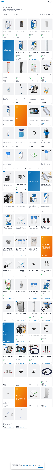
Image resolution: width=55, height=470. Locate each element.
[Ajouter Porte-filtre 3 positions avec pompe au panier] (51, 320)
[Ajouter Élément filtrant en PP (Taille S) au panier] (51, 37)
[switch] (44, 14)
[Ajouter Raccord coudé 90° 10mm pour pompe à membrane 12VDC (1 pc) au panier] (25, 385)
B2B (28, 1)
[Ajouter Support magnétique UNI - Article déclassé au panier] (13, 189)
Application (11, 14)
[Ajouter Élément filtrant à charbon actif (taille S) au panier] (25, 37)
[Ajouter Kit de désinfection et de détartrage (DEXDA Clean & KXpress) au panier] (38, 37)
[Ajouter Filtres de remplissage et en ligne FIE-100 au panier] (51, 211)
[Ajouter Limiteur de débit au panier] (13, 406)
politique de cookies (32, 465)
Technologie (16, 14)
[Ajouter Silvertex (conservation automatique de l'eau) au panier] (51, 103)
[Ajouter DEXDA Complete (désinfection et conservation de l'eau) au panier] (13, 146)
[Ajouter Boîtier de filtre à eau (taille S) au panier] (13, 168)
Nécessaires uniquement (34, 467)
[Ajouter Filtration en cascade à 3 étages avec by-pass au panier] (25, 255)
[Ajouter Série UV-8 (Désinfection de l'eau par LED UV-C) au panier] (51, 81)
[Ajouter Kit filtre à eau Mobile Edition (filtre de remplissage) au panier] (13, 233)
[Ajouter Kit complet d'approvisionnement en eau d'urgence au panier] (13, 427)
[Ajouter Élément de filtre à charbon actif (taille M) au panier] (25, 81)
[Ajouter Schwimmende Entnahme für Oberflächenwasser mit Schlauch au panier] (51, 385)
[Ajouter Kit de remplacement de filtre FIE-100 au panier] (25, 168)
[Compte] (48, 1)
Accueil (3, 5)
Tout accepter (41, 467)
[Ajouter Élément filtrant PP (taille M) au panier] (51, 59)
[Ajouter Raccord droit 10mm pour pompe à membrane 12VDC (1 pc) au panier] (38, 276)
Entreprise (32, 1)
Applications (25, 1)
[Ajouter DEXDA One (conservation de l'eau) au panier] (25, 298)
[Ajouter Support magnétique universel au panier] (13, 211)
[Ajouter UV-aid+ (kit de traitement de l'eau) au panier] (38, 124)
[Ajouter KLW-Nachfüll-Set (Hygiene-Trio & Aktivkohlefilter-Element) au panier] (38, 211)
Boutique (36, 1)
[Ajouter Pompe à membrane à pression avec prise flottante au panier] (38, 363)
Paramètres (13, 467)
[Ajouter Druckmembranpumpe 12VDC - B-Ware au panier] (13, 363)
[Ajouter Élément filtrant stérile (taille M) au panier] (38, 320)
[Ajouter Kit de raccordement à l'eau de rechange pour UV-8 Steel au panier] (25, 233)
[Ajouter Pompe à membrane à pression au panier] (38, 103)
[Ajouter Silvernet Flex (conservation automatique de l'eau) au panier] (13, 37)
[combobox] (49, 14)
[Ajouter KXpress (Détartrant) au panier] (13, 124)
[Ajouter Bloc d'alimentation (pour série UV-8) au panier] (38, 168)
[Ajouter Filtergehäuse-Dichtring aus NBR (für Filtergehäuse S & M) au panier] (38, 146)
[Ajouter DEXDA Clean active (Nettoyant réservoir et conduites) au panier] (25, 146)
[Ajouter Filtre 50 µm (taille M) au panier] (25, 211)
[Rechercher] (47, 1)
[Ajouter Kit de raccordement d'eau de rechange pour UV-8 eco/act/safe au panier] (25, 276)
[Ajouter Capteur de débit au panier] (13, 103)
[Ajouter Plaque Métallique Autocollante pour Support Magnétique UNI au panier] (38, 255)
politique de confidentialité (25, 465)
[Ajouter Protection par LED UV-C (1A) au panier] (51, 341)
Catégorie (5, 14)
